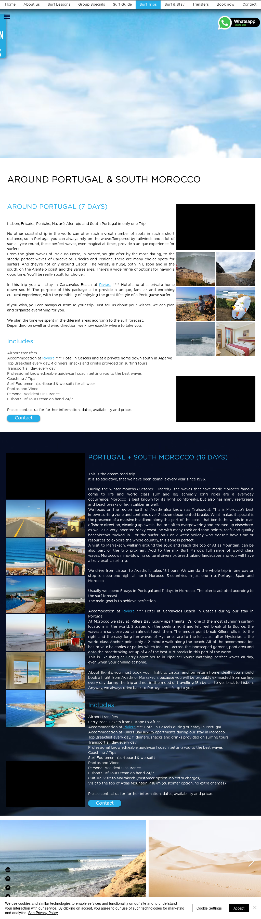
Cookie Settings (209, 908)
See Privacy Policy (43, 912)
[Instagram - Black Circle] (7, 878)
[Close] (255, 908)
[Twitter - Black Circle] (7, 896)
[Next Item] (251, 861)
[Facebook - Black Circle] (7, 887)
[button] (6, 16)
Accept (238, 908)
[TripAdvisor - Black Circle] (7, 869)
